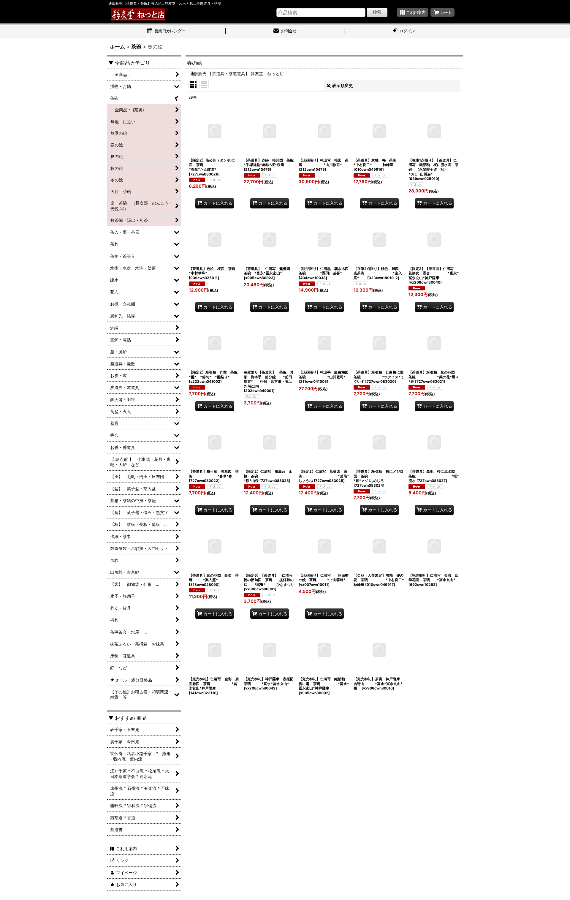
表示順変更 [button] (342, 85)
